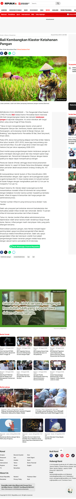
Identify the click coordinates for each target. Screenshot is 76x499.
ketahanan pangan (6, 257)
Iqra (15, 457)
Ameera (2, 455)
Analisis (16, 460)
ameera (4, 10)
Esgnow (2, 465)
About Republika (5, 476)
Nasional (4, 14)
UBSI (32, 14)
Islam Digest (30, 457)
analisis (55, 10)
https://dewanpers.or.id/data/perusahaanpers (15, 489)
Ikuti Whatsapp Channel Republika (26, 246)
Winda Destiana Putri (23, 49)
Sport (18, 14)
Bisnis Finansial (66, 10)
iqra (41, 10)
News (6, 35)
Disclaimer (3, 479)
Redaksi (16, 476)
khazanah (34, 10)
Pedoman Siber (31, 476)
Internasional (26, 14)
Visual (15, 465)
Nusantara (12, 35)
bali (33, 257)
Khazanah (3, 457)
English (29, 465)
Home (1, 35)
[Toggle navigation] (2, 3)
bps (29, 257)
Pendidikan (11, 14)
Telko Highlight (40, 14)
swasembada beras (19, 257)
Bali (13, 115)
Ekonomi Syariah (15, 10)
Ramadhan (17, 468)
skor (25, 10)
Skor (28, 455)
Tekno (15, 463)
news (48, 10)
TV (1, 468)
